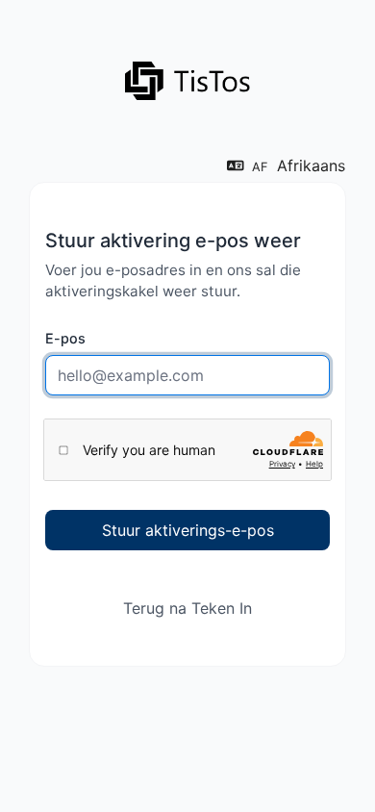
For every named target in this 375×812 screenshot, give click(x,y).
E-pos (65, 338)
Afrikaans (298, 165)
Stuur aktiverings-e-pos (188, 530)
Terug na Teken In (187, 608)
